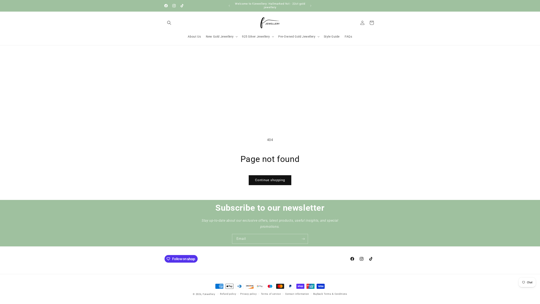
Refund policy (228, 294)
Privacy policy (248, 294)
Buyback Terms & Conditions (330, 294)
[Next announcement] (310, 6)
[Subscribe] (303, 239)
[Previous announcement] (229, 6)
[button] (169, 22)
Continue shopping (270, 180)
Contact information (297, 294)
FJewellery (209, 294)
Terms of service (271, 294)
